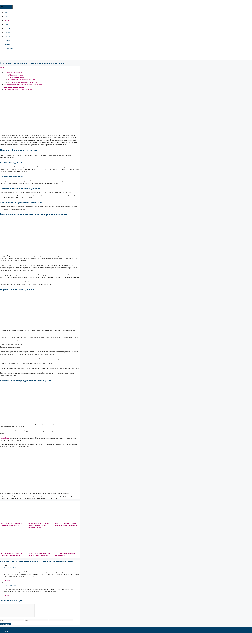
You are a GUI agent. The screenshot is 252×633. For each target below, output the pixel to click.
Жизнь (7, 20)
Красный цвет (5, 438)
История (7, 28)
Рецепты (7, 36)
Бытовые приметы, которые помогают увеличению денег (23, 84)
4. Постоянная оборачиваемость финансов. (22, 82)
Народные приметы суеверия (14, 87)
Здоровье (7, 44)
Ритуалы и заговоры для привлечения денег (19, 89)
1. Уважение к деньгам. (15, 75)
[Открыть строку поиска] (2, 57)
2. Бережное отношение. (16, 77)
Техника (7, 24)
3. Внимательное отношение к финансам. (22, 80)
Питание (7, 32)
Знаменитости (9, 52)
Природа (7, 40)
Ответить (7, 580)
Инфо (6, 12)
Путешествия (9, 48)
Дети (6, 16)
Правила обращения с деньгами (14, 72)
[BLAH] (16, 3)
